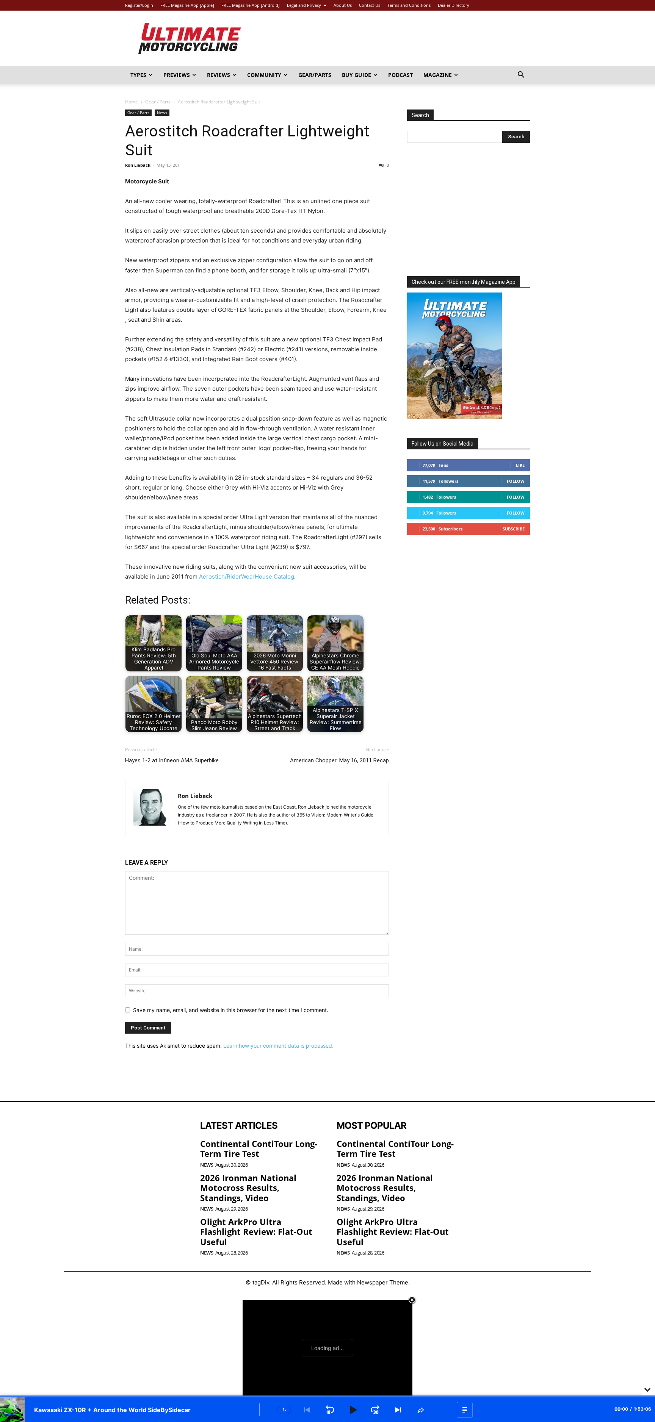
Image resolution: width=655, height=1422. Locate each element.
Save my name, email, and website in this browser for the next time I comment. (230, 1010)
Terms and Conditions (409, 5)
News (162, 112)
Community (264, 74)
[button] (521, 75)
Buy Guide (356, 74)
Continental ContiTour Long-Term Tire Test (258, 1148)
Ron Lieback (137, 165)
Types (138, 74)
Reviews (218, 74)
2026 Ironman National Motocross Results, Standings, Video (248, 1187)
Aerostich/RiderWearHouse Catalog (246, 576)
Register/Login (139, 5)
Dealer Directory (453, 5)
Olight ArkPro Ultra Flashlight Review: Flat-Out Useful (256, 1231)
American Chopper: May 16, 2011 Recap (339, 760)
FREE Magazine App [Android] (250, 5)
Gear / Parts (158, 102)
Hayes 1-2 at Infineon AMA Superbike (172, 760)
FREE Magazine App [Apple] (187, 5)
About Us (343, 5)
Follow (516, 481)
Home (131, 102)
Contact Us (369, 5)
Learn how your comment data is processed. (278, 1045)
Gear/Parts (314, 74)
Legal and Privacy (304, 5)
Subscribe (514, 529)
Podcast (400, 74)
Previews (176, 74)
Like (520, 465)
